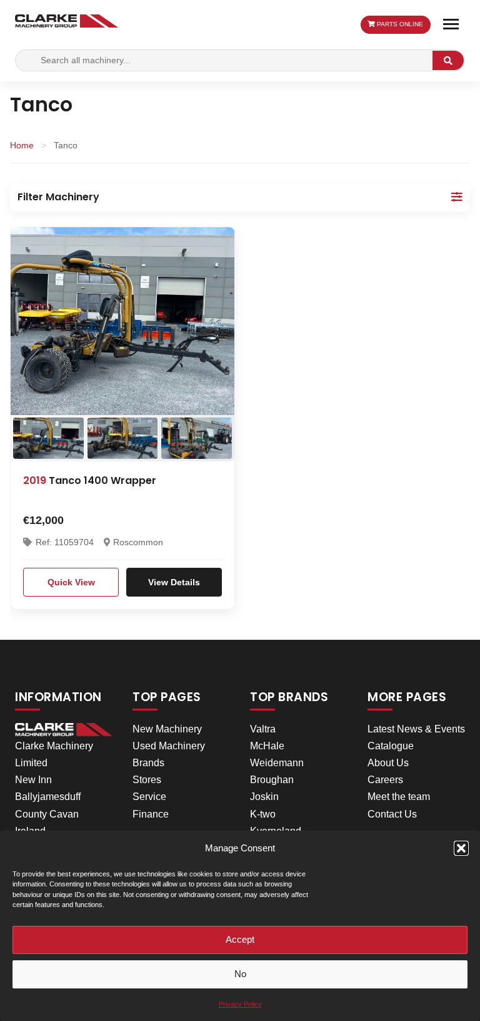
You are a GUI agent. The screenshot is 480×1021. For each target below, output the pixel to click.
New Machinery (167, 729)
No (240, 973)
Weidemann (277, 762)
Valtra (263, 729)
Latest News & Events (416, 729)
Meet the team (399, 796)
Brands (148, 762)
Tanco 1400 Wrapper (89, 480)
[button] (461, 848)
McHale (267, 746)
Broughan (272, 779)
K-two (263, 814)
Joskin (264, 796)
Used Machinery (168, 746)
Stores (146, 779)
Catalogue (391, 746)
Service (149, 796)
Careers (385, 779)
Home (22, 145)
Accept (240, 939)
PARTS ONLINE (399, 24)
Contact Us (392, 814)
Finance (150, 814)
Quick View (71, 582)
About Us (388, 762)
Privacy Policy (240, 1004)
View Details (174, 582)
